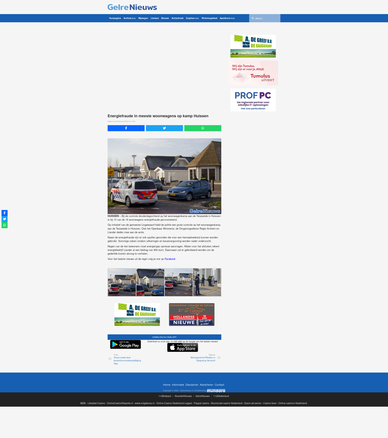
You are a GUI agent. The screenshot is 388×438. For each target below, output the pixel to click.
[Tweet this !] (164, 128)
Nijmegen (143, 18)
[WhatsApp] (202, 128)
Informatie (178, 384)
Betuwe (165, 18)
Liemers (155, 18)
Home (166, 384)
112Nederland (221, 396)
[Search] (252, 18)
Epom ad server (252, 403)
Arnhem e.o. (130, 18)
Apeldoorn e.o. (227, 18)
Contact (219, 384)
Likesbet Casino (96, 403)
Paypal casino (201, 403)
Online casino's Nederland (292, 403)
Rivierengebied (209, 18)
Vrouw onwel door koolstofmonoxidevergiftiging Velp (127, 359)
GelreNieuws (203, 396)
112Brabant (164, 396)
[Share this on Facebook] (126, 128)
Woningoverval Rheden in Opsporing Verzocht (203, 357)
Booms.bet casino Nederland (226, 403)
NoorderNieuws (183, 396)
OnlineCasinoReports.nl (120, 403)
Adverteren (206, 384)
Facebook (170, 259)
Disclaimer (192, 384)
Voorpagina (115, 18)
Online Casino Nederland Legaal (174, 403)
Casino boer (269, 403)
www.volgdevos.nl (144, 403)
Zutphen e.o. (192, 18)
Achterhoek (178, 18)
